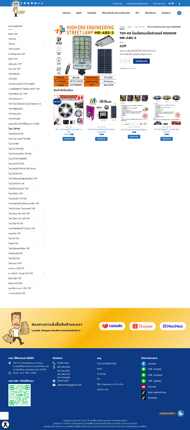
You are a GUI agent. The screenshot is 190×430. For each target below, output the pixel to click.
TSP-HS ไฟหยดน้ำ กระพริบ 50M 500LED (166, 130)
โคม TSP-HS (14, 129)
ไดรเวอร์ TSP (14, 69)
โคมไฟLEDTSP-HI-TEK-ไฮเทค (22, 168)
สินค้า (79, 13)
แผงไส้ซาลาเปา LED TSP (19, 288)
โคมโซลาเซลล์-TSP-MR (19, 139)
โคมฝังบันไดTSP (16, 134)
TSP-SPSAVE (14, 119)
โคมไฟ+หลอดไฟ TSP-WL (20, 153)
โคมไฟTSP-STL (15, 173)
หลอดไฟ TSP (14, 233)
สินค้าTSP (13, 34)
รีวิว (137, 13)
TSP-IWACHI (14, 74)
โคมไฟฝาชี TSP (15, 223)
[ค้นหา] (179, 13)
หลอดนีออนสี (49, 426)
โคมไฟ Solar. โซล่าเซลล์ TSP (21, 208)
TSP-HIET (12, 79)
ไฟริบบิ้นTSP (14, 258)
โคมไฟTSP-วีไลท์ (16, 164)
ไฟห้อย (77, 426)
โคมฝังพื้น (89, 424)
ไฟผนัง (117, 424)
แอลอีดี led (142, 426)
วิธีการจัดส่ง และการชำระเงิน (116, 13)
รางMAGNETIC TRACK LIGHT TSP (24, 89)
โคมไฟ (134, 424)
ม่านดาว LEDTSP (16, 268)
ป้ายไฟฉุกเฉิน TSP (16, 54)
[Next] (181, 120)
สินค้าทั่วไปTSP (15, 283)
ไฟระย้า (67, 424)
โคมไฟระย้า (58, 424)
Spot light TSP (15, 278)
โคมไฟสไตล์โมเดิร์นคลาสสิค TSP (23, 203)
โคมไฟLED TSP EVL (17, 198)
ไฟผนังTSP (13, 243)
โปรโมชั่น (92, 13)
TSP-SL (11, 44)
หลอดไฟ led (131, 426)
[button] (171, 4)
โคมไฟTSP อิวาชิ (16, 183)
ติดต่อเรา (166, 13)
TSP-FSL (12, 39)
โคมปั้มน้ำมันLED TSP (18, 188)
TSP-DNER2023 (15, 109)
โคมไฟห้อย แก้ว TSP (17, 94)
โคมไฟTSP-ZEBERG (17, 159)
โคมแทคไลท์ (100, 424)
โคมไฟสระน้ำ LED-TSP (19, 218)
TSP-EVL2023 (14, 114)
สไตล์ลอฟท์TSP (15, 253)
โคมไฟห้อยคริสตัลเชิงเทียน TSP (22, 178)
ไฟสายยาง (121, 426)
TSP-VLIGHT (14, 49)
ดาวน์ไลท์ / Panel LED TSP (20, 273)
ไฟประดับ (111, 426)
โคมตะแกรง (61, 426)
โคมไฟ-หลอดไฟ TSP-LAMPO (21, 84)
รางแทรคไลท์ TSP (16, 293)
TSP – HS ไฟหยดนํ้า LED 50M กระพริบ (68, 130)
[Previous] (54, 120)
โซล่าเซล (126, 424)
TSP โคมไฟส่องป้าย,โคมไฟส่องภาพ (24, 104)
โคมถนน (102, 426)
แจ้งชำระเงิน (117, 3)
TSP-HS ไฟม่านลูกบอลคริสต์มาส (134, 130)
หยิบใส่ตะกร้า (141, 61)
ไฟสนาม (110, 424)
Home (122, 27)
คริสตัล (70, 426)
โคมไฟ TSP (13, 238)
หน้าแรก (67, 13)
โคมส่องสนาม (78, 424)
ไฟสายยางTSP (15, 263)
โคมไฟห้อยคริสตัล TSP (19, 248)
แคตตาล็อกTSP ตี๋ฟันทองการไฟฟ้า (24, 124)
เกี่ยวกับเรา (150, 13)
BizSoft (124, 421)
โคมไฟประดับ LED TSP (19, 213)
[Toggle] (44, 44)
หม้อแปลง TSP (15, 64)
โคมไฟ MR (13, 144)
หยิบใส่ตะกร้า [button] (68, 139)
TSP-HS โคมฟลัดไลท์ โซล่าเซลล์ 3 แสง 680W (101, 130)
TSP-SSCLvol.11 (15, 99)
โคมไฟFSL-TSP (15, 193)
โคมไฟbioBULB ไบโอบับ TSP (21, 228)
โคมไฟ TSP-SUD (16, 149)
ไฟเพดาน (85, 426)
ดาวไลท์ (94, 426)
